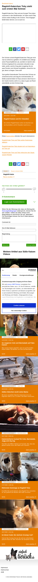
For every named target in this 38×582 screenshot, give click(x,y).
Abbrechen (6, 245)
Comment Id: (6, 222)
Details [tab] (15, 275)
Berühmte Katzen (7, 3)
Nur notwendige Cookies (19, 310)
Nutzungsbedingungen (9, 211)
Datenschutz (5, 570)
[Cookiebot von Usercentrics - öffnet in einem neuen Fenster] (28, 270)
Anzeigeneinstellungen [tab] (27, 275)
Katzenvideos (10, 136)
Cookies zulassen (19, 305)
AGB (2, 572)
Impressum (4, 567)
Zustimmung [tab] (6, 275)
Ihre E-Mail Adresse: (9, 228)
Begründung (6, 234)
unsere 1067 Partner (13, 284)
